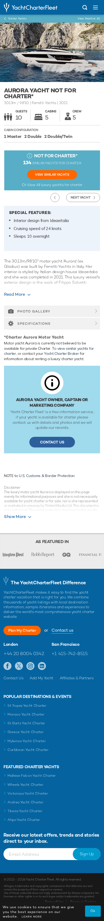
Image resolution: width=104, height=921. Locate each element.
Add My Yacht (41, 678)
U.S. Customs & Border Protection (47, 475)
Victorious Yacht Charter (27, 793)
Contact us (62, 630)
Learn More (32, 916)
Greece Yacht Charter (25, 732)
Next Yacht (81, 197)
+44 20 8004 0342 (23, 653)
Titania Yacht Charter (24, 811)
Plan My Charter (22, 630)
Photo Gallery (33, 311)
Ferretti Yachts (57, 266)
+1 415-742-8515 (69, 653)
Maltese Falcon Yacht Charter (31, 775)
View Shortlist (89, 18)
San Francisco (65, 644)
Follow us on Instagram (30, 666)
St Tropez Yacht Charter (26, 705)
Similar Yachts (17, 18)
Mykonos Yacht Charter (26, 741)
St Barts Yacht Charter (26, 723)
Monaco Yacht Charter (26, 714)
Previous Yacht (54, 197)
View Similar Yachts (52, 174)
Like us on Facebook (7, 666)
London (10, 644)
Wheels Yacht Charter (25, 784)
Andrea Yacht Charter (25, 802)
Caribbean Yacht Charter (28, 749)
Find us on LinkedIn (42, 666)
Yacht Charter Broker (61, 353)
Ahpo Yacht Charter (23, 819)
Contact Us (52, 442)
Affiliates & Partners (77, 678)
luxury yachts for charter (61, 184)
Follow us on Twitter (19, 666)
